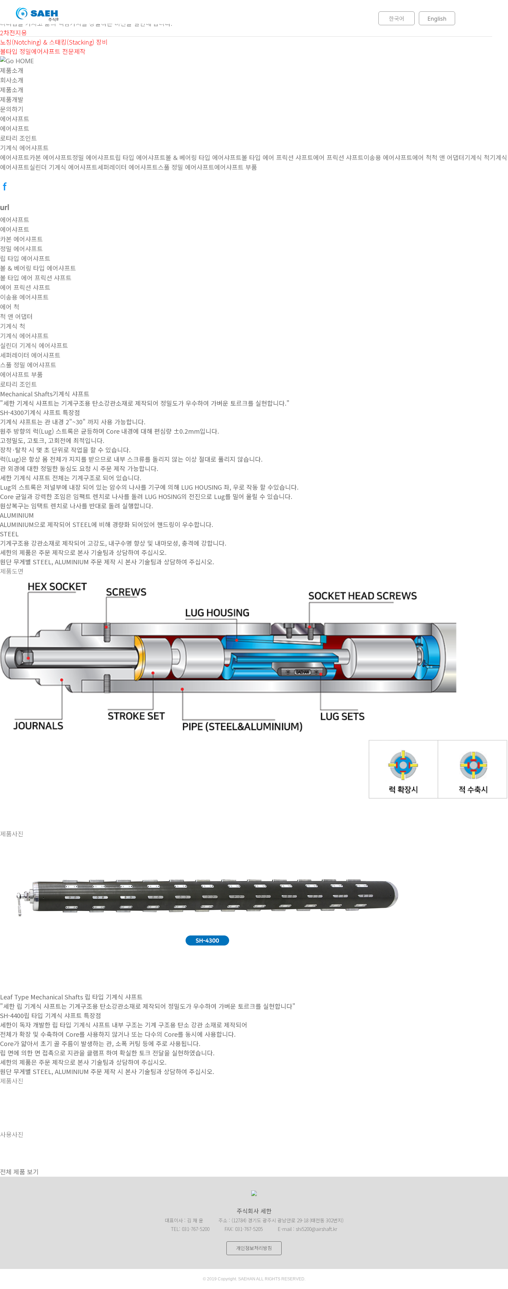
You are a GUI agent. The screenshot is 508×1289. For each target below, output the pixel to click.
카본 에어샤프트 (50, 157)
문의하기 (293, 18)
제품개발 (239, 18)
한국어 (396, 18)
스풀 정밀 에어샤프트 (186, 167)
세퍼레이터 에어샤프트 (127, 167)
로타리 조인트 (18, 138)
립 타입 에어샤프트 (140, 157)
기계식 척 (477, 157)
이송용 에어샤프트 (388, 157)
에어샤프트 (14, 119)
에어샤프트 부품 (235, 167)
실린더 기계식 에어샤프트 (63, 167)
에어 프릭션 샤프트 (338, 157)
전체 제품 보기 (19, 1172)
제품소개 (186, 18)
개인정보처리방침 (254, 1248)
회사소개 (133, 18)
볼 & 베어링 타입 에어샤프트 (204, 157)
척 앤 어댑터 (448, 157)
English (436, 18)
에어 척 (422, 157)
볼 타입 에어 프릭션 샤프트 (277, 157)
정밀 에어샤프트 (93, 157)
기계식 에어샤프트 (24, 148)
